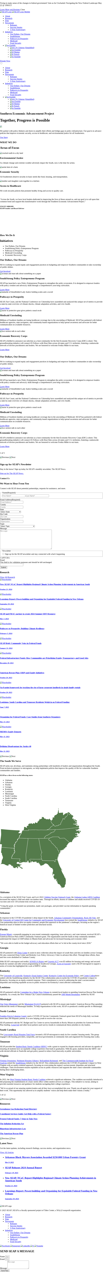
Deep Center (22, 953)
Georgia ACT (53, 961)
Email (2, 560)
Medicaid (13, 41)
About (7, 16)
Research (8, 18)
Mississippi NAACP (32, 1004)
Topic (2, 524)
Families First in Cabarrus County (13, 1016)
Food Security (15, 43)
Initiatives (9, 32)
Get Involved (5, 271)
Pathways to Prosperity (19, 39)
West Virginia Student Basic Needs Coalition (28, 1079)
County (3, 505)
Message (3, 528)
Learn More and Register (10, 10)
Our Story (4, 137)
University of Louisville (13, 976)
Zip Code (4, 514)
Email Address (10, 500)
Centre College (89, 976)
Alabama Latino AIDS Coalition (87, 897)
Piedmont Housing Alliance (28, 1061)
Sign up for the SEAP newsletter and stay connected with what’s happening (35, 554)
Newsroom (9, 23)
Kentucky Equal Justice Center (35, 976)
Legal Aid (15, 1025)
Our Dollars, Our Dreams (20, 34)
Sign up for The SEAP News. (12, 473)
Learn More (4, 290)
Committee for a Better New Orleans (34, 992)
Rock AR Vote (90, 918)
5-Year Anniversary (17, 30)
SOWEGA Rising (37, 961)
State (2, 509)
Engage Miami (6, 934)
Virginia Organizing (8, 1061)
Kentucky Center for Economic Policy (64, 976)
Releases (13, 25)
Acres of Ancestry (64, 964)
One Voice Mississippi (9, 1004)
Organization (5, 519)
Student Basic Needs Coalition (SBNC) (31, 1046)
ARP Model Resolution (70, 994)
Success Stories (16, 27)
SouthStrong (15, 36)
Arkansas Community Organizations (68, 918)
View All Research (7, 577)
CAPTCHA (5, 558)
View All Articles (7, 1152)
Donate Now (5, 61)
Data (7, 21)
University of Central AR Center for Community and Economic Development (33, 920)
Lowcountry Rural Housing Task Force (19, 1034)
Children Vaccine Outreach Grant (57, 897)
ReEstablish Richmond (49, 1061)
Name (2, 1256)
